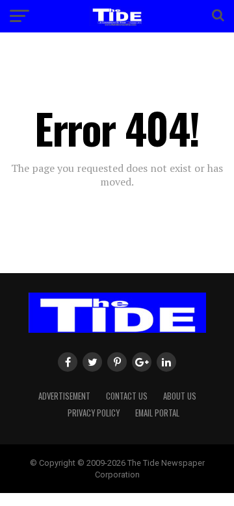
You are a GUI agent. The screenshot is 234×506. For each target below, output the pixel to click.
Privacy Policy (94, 413)
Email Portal (157, 413)
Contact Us (127, 396)
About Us (179, 396)
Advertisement (64, 396)
